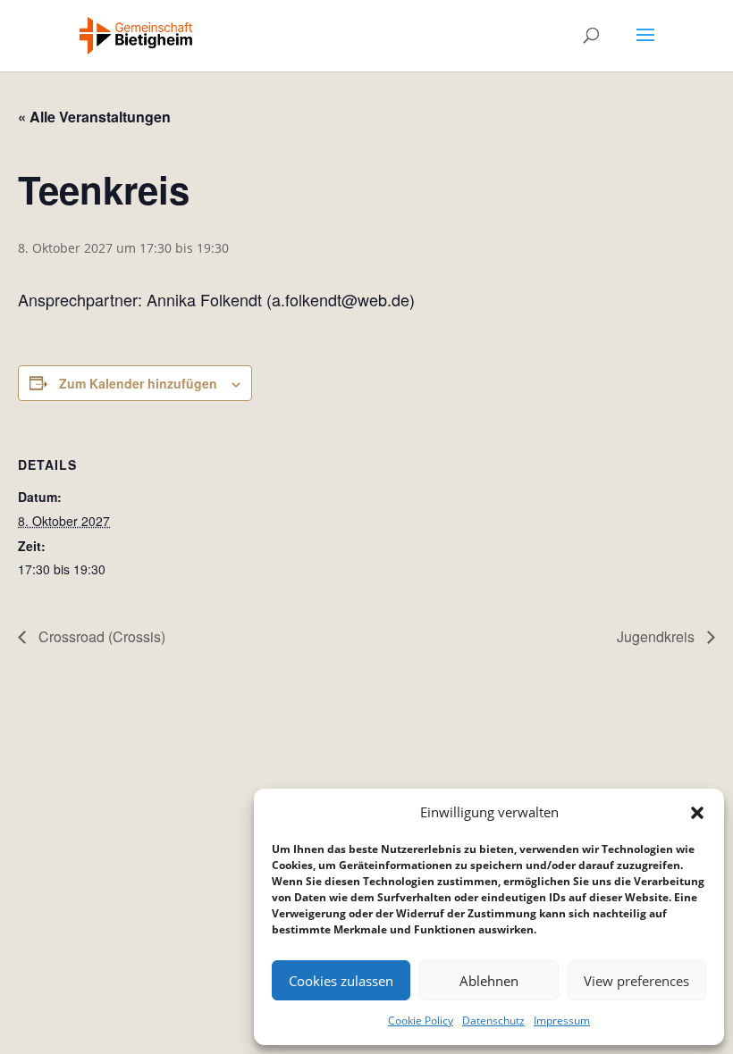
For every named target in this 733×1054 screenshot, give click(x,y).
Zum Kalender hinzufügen (138, 383)
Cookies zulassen (341, 981)
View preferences (636, 981)
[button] (697, 813)
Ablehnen (488, 981)
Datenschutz (493, 1020)
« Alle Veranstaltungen (94, 116)
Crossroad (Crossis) (100, 636)
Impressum (562, 1020)
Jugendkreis (657, 636)
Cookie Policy (420, 1020)
